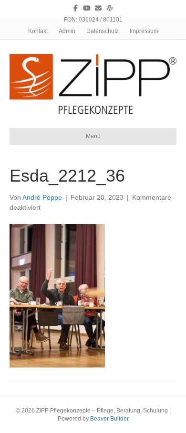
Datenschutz (102, 31)
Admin (67, 31)
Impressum (144, 31)
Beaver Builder (109, 418)
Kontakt (38, 31)
